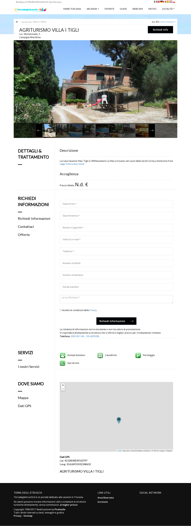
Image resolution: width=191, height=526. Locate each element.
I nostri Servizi (28, 367)
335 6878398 (92, 336)
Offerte (109, 8)
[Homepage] (17, 21)
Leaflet (119, 451)
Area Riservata (106, 497)
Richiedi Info (160, 29)
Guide (123, 8)
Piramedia (60, 509)
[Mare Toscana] (30, 8)
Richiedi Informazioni (34, 218)
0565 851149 (77, 336)
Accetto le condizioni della (79, 310)
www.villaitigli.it (167, 21)
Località (167, 8)
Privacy (93, 310)
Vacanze (92, 8)
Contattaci (26, 227)
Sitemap (27, 515)
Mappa (23, 398)
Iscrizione (103, 501)
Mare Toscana (72, 8)
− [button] (63, 388)
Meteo (152, 8)
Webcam (137, 8)
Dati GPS (24, 406)
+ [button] (63, 385)
